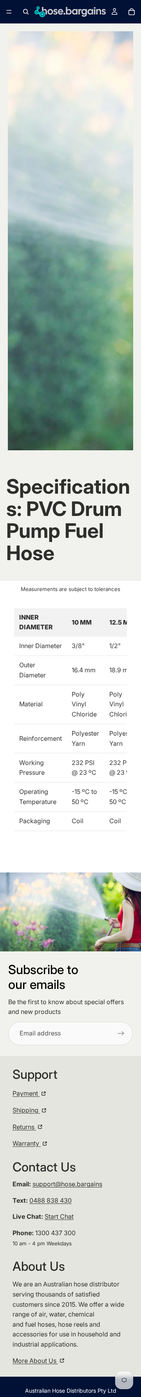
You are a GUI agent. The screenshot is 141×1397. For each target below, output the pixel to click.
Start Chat (59, 1216)
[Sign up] (121, 1033)
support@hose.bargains (67, 1184)
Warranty (27, 1143)
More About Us (35, 1361)
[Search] (25, 11)
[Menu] (9, 12)
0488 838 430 (50, 1200)
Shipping (26, 1110)
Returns (24, 1127)
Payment (26, 1093)
